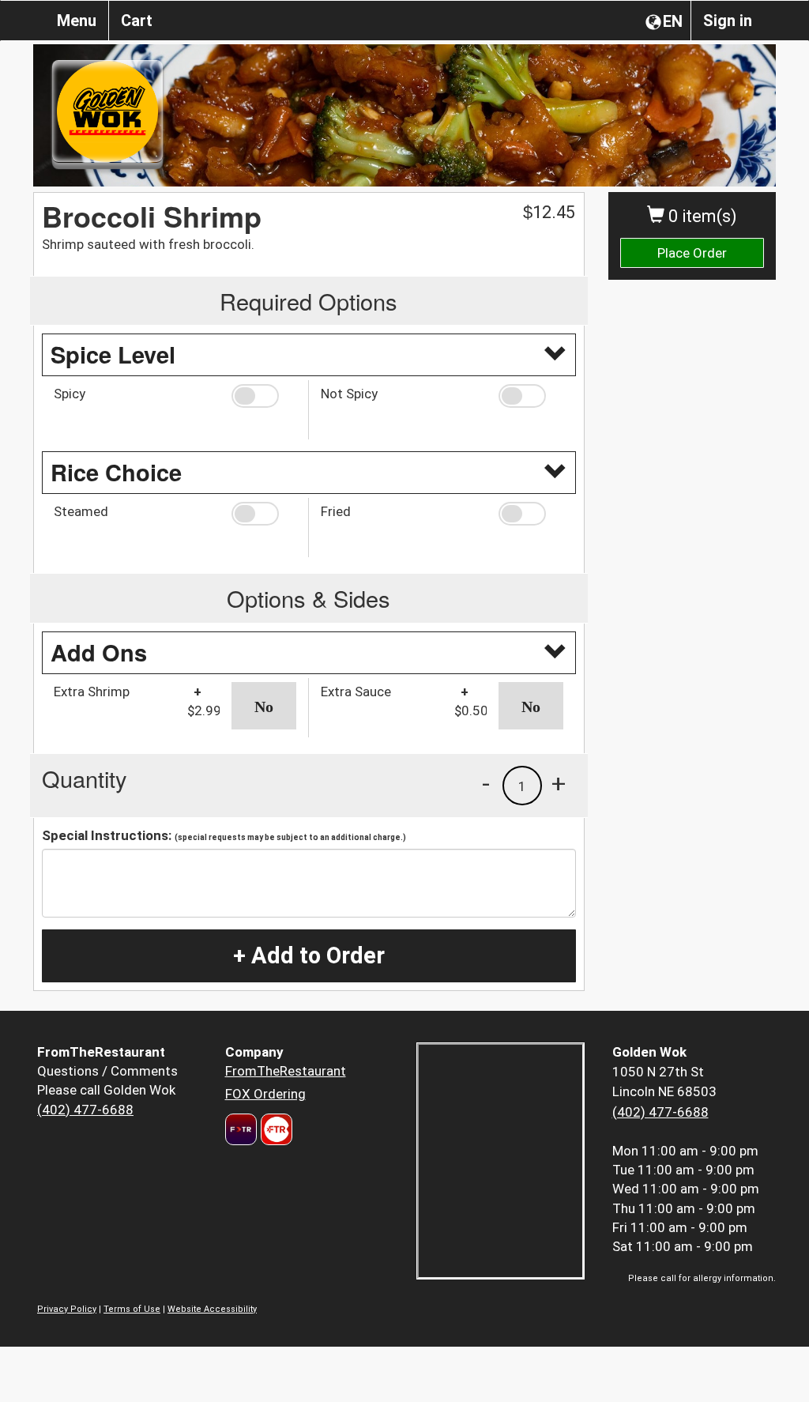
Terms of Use (131, 1309)
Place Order (692, 253)
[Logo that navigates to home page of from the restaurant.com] (241, 1129)
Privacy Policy (66, 1309)
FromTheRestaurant (285, 1071)
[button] (263, 396)
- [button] (486, 783)
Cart (136, 20)
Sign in (727, 20)
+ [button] (558, 783)
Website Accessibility (212, 1309)
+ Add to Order (309, 955)
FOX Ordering (265, 1094)
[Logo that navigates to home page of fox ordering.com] (274, 1129)
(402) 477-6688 (85, 1109)
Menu (76, 20)
